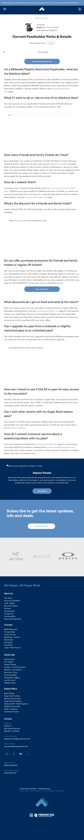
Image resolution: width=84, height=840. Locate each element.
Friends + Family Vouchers (15, 667)
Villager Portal (10, 683)
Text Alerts (8, 645)
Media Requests (10, 629)
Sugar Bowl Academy (13, 701)
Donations (8, 642)
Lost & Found (9, 680)
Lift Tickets (8, 662)
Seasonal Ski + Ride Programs (16, 704)
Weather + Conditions (13, 670)
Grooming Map (10, 675)
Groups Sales (9, 632)
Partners (7, 608)
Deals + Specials (10, 709)
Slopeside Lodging (12, 677)
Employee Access (11, 711)
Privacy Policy (24, 791)
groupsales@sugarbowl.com (16, 746)
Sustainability (9, 616)
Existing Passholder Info (42, 61)
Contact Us (8, 614)
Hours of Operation (12, 600)
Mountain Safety (11, 606)
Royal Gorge (9, 693)
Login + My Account (12, 647)
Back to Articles (42, 18)
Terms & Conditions (48, 791)
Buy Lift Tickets (42, 289)
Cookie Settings (35, 791)
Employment (9, 611)
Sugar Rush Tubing (12, 696)
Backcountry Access (12, 698)
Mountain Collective (17, 428)
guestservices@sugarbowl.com (60, 447)
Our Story (8, 598)
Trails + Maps (9, 603)
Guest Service (10, 634)
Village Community (12, 706)
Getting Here (9, 659)
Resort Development (12, 619)
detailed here (56, 164)
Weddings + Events (12, 637)
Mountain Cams (10, 672)
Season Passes (10, 664)
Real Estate (8, 640)
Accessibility (60, 791)
